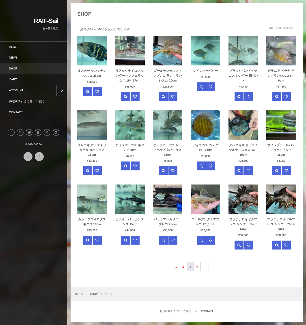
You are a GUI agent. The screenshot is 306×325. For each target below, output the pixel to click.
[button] (56, 132)
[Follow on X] (20, 132)
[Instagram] (29, 132)
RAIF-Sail (46, 20)
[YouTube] (38, 132)
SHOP (94, 294)
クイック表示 (87, 91)
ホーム (79, 294)
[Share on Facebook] (11, 132)
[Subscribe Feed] (47, 132)
